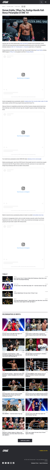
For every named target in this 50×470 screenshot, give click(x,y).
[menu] (45, 2)
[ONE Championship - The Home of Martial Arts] (5, 2)
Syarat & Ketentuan (44, 463)
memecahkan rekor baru (38, 215)
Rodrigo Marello (29, 51)
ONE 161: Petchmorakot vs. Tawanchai (20, 47)
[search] (41, 2)
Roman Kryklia (39, 50)
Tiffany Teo (12, 51)
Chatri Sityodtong (24, 43)
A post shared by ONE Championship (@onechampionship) (23, 96)
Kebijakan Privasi (34, 463)
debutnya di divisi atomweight (34, 159)
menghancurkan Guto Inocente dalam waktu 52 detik (36, 101)
